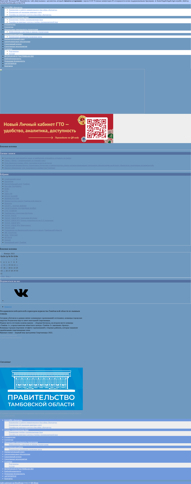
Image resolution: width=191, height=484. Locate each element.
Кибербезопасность (13, 58)
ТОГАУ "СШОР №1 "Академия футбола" (21, 218)
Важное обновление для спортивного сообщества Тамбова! (30, 168)
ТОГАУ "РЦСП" (11, 215)
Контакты (9, 66)
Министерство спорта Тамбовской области (23, 201)
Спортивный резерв (13, 44)
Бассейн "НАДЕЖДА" (13, 186)
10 (1, 265)
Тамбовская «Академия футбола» (19, 213)
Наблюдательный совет (15, 39)
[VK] (21, 300)
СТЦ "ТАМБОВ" (11, 210)
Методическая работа (14, 34)
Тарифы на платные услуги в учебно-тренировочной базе (33, 22)
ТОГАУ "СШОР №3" (12, 223)
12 (7, 265)
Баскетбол (9, 181)
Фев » (8, 276)
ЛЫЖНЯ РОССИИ (12, 198)
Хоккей (8, 240)
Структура (9, 27)
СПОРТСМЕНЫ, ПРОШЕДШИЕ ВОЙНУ (20, 208)
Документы (14, 51)
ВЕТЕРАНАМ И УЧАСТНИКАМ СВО (19, 56)
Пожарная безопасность (15, 61)
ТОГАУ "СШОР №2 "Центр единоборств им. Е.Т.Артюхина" (29, 220)
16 (17, 265)
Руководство (10, 24)
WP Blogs (34, 483)
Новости (8, 203)
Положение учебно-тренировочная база (26, 19)
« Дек (2, 276)
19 (7, 268)
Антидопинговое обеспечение (17, 41)
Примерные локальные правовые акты (25, 36)
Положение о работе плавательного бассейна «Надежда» (33, 10)
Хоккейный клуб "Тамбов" (16, 242)
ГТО (6, 191)
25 (4, 270)
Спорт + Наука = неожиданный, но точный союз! (25, 160)
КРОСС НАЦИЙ (11, 196)
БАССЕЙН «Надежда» (14, 7)
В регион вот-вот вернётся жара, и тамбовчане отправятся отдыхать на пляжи (38, 158)
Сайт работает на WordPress (11, 483)
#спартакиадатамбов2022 (11, 337)
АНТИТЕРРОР (10, 63)
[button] (1, 354)
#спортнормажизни (8, 335)
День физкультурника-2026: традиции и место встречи (28, 163)
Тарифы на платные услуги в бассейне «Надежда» (30, 15)
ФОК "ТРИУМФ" (11, 235)
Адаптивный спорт (13, 179)
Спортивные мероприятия (16, 46)
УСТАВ (12, 53)
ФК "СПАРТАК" (11, 232)
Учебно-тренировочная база (17, 17)
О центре (8, 49)
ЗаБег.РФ (8, 193)
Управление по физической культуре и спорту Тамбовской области (33, 230)
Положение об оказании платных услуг (25, 12)
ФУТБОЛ (8, 237)
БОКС (7, 189)
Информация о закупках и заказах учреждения (29, 32)
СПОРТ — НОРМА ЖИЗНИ (15, 206)
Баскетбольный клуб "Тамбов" (17, 184)
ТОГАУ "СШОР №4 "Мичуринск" (18, 225)
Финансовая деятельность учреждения (21, 29)
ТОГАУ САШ (10, 227)
